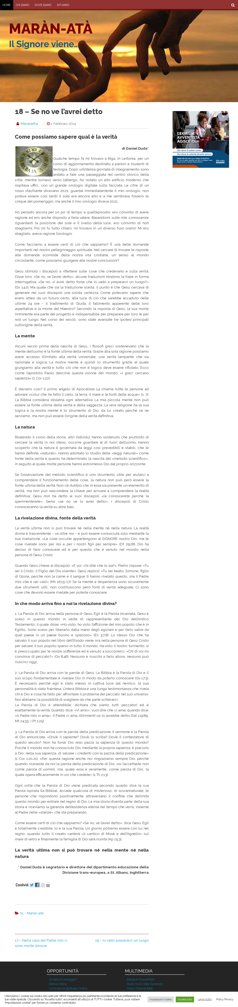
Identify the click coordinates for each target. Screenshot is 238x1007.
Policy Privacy (224, 999)
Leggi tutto (205, 999)
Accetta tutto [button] (185, 999)
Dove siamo (43, 5)
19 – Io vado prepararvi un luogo (122, 940)
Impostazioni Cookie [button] (161, 999)
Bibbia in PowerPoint (140, 979)
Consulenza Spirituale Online (68, 988)
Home (6, 5)
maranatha (29, 124)
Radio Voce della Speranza (145, 984)
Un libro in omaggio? (63, 979)
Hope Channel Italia (140, 988)
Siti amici (63, 5)
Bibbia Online (58, 984)
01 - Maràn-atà (32, 913)
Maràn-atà (50, 28)
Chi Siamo (22, 5)
